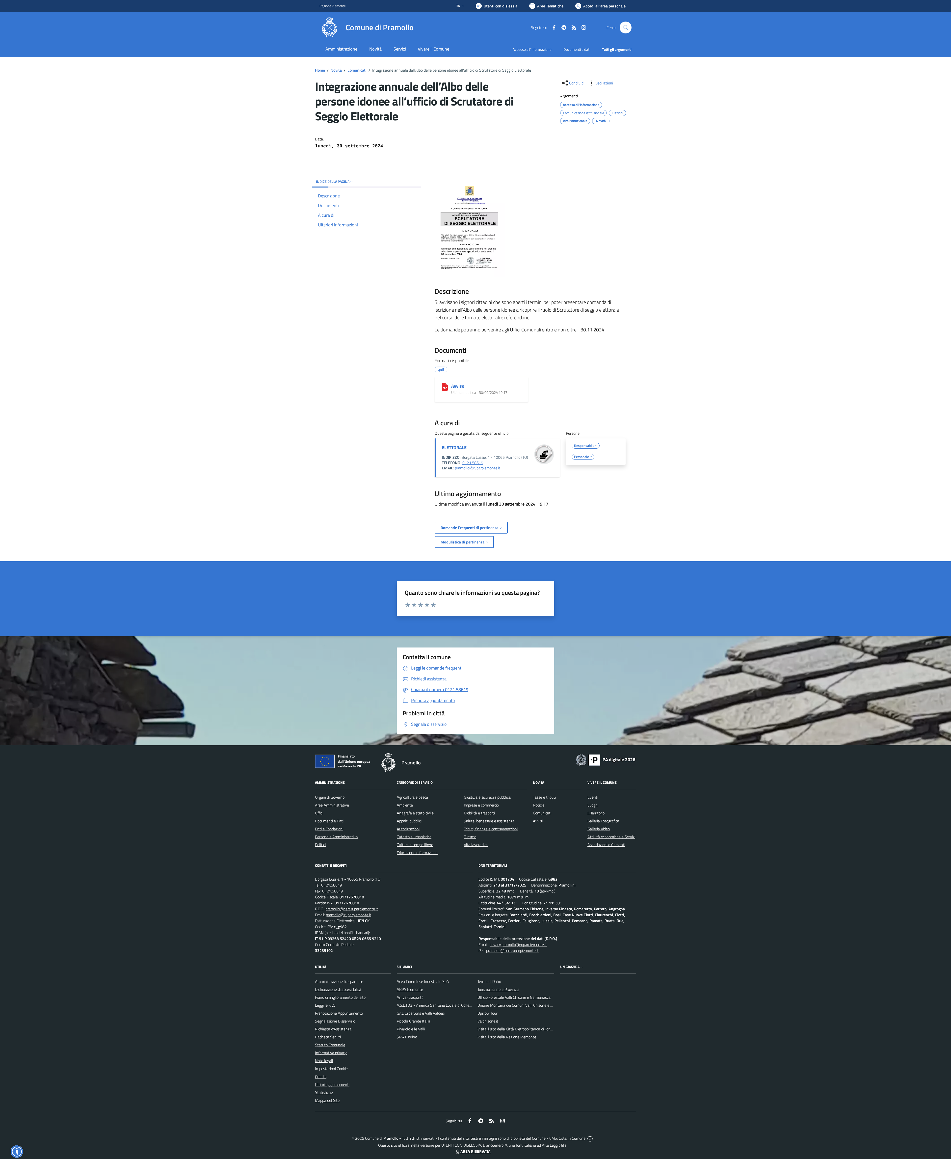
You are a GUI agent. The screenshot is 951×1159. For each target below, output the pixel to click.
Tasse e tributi (544, 797)
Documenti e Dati (329, 821)
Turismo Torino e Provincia (498, 989)
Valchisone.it (487, 1021)
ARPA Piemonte (410, 989)
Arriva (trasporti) (410, 997)
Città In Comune (572, 1138)
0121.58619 (472, 463)
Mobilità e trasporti (479, 813)
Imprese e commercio (481, 805)
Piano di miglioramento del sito (340, 997)
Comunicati (357, 70)
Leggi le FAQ (325, 1005)
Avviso (457, 386)
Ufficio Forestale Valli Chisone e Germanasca (514, 997)
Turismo (470, 837)
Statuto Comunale (330, 1045)
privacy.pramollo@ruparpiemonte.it (518, 944)
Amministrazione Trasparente (339, 981)
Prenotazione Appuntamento (339, 1013)
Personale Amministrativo (336, 837)
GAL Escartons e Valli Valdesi (421, 1013)
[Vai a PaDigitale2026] (606, 759)
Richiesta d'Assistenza (333, 1029)
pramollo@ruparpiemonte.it (477, 468)
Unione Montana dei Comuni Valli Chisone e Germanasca (524, 1005)
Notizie (538, 805)
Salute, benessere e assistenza (489, 821)
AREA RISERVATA (475, 1151)
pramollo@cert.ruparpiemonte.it (351, 909)
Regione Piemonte (332, 5)
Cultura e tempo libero (415, 845)
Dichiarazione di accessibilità (338, 989)
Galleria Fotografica (603, 821)
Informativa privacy (331, 1053)
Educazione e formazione (417, 853)
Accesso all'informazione (532, 49)
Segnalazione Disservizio (335, 1021)
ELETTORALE (454, 447)
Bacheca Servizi (328, 1037)
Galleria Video (598, 829)
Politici (320, 845)
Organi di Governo (329, 797)
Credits (320, 1076)
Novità (336, 70)
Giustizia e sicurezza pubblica (487, 797)
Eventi (592, 797)
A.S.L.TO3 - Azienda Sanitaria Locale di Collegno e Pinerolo (445, 1005)
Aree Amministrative (332, 805)
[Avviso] (445, 387)
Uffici (319, 813)
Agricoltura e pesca (412, 797)
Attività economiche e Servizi (611, 837)
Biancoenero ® (495, 1145)
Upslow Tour (487, 1013)
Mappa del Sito (327, 1100)
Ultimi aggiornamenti (332, 1084)
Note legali (324, 1061)
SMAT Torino (407, 1037)
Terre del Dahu (489, 981)
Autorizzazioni (408, 829)
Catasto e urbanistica (414, 837)
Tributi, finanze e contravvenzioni (491, 829)
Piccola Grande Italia (413, 1021)
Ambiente (405, 805)
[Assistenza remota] (590, 1138)
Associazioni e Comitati (606, 845)
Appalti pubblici (409, 821)
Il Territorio (596, 813)
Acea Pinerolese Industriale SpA (423, 981)
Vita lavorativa (476, 845)
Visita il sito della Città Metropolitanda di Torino (516, 1029)
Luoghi (592, 805)
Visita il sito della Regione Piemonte (506, 1037)
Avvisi (538, 821)
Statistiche (324, 1092)
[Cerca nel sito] (626, 27)
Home (320, 70)
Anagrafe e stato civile (415, 813)
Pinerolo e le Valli (411, 1029)
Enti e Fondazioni (329, 829)
